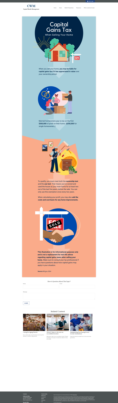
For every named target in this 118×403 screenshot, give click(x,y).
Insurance (43, 400)
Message (25, 292)
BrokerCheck (75, 394)
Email (61, 283)
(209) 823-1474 (29, 400)
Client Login (91, 1)
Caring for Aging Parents (30, 332)
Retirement (43, 395)
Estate (42, 398)
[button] (55, 7)
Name (24, 283)
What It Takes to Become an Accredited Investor (55, 333)
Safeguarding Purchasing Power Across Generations (79, 333)
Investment (43, 397)
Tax (42, 401)
